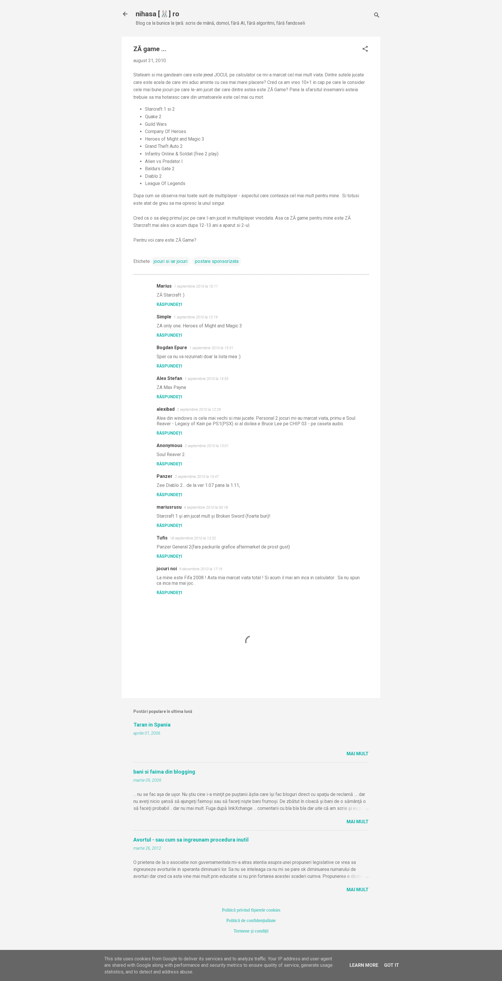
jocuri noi (167, 568)
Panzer (165, 476)
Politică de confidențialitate (251, 920)
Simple (164, 317)
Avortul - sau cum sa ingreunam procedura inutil (191, 840)
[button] (365, 49)
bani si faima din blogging (164, 772)
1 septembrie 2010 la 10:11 (196, 286)
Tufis (162, 538)
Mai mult (358, 753)
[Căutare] (376, 16)
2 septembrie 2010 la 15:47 (197, 476)
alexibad (166, 409)
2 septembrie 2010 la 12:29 (199, 409)
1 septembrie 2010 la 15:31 (211, 348)
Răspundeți (169, 304)
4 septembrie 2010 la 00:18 (206, 507)
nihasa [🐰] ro (157, 14)
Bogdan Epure (172, 347)
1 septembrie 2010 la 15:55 (206, 378)
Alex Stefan (169, 378)
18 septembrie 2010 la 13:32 (193, 538)
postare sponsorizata (217, 261)
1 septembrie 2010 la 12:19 (196, 317)
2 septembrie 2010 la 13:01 (207, 446)
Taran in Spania (152, 725)
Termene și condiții (251, 930)
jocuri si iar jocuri (170, 261)
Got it (391, 965)
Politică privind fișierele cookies (251, 910)
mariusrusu (169, 507)
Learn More (363, 965)
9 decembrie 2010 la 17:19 (200, 569)
